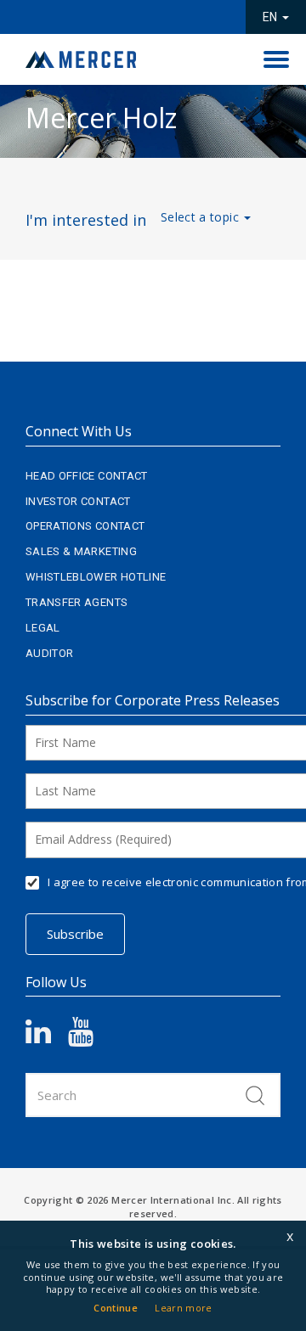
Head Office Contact (87, 475)
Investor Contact (78, 501)
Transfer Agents (77, 602)
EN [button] (271, 17)
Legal (43, 627)
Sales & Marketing (81, 551)
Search (255, 1095)
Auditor (49, 653)
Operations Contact (85, 525)
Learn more (183, 1307)
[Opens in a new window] (47, 1038)
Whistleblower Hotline (96, 576)
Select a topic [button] (201, 217)
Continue (116, 1307)
